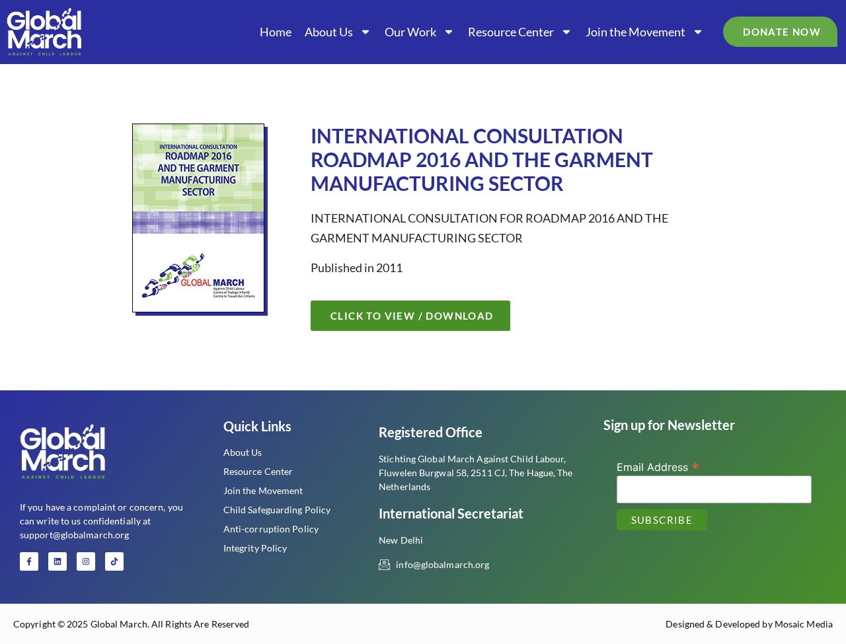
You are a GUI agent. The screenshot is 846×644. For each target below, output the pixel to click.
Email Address (658, 466)
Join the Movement (635, 31)
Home (275, 31)
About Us (329, 31)
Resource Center (511, 31)
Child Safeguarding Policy (277, 509)
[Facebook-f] (29, 561)
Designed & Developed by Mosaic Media (749, 623)
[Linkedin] (57, 561)
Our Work (410, 31)
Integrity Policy (255, 548)
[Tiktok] (114, 561)
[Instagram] (86, 561)
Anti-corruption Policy (271, 528)
